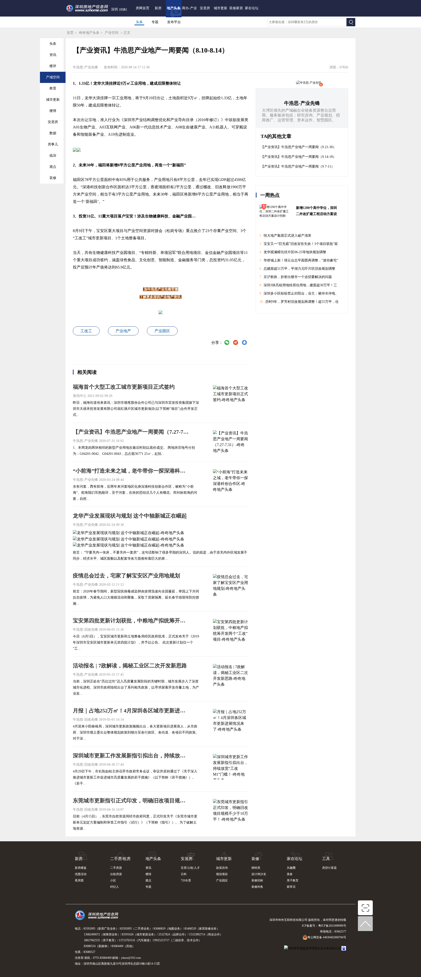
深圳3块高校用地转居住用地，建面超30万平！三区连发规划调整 (298, 286)
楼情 (52, 111)
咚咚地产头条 (89, 33)
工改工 (86, 331)
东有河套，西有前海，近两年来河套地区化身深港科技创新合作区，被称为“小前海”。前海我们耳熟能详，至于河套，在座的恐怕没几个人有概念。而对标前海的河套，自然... (135, 493)
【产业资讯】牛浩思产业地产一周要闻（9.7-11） (298, 166)
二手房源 (116, 867)
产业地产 (123, 331)
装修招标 (257, 880)
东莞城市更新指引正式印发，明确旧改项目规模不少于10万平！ (131, 801)
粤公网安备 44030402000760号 (326, 937)
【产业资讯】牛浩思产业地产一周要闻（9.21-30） (298, 147)
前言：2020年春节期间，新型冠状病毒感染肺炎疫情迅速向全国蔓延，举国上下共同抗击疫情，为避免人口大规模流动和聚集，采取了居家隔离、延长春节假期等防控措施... (136, 597)
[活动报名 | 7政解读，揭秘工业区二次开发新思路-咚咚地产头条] (230, 676)
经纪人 (114, 886)
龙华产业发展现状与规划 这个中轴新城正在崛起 (130, 516)
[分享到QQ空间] (244, 343)
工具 (326, 859)
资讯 (52, 55)
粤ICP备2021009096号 (332, 925)
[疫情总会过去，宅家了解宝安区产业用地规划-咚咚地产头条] (230, 586)
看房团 (79, 880)
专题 (155, 22)
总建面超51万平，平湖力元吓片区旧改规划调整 (297, 268)
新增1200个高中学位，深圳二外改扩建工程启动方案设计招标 (316, 211)
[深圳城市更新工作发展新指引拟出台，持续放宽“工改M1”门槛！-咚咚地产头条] (230, 766)
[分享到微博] (235, 343)
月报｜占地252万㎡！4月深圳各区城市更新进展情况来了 (131, 711)
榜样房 (255, 867)
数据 (52, 133)
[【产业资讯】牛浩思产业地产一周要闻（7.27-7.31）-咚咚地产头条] (230, 442)
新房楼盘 (80, 867)
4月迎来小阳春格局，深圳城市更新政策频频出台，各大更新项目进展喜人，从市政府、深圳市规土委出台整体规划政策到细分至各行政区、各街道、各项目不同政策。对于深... (136, 732)
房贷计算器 (329, 867)
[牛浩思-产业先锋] (308, 82)
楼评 (52, 66)
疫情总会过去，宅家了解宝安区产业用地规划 (126, 576)
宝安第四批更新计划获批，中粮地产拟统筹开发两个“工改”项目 (131, 621)
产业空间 (111, 33)
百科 (184, 874)
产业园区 (162, 331)
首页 (70, 33)
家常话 (291, 886)
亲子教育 (292, 880)
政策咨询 (222, 867)
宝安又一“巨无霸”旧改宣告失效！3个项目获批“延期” (298, 245)
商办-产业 (189, 8)
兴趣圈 (291, 867)
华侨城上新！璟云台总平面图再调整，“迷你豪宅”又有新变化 (298, 262)
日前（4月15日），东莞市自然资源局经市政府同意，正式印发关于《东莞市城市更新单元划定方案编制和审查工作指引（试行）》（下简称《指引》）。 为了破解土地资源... (135, 822)
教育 (52, 88)
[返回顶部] (365, 923)
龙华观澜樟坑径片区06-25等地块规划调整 (292, 252)
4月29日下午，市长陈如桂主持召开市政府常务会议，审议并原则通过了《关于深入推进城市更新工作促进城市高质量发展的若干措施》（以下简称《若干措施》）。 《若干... (135, 777)
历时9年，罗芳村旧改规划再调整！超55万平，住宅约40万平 (299, 303)
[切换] (123, 9)
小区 (113, 880)
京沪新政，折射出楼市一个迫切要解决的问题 (295, 277)
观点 (52, 167)
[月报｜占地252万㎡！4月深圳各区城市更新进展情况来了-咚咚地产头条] (230, 721)
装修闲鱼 (257, 886)
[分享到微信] (226, 343)
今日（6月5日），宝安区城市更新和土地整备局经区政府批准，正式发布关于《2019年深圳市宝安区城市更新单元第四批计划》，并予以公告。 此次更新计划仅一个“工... (136, 642)
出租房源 (116, 874)
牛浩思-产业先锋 (302, 103)
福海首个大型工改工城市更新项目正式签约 (124, 387)
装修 (52, 178)
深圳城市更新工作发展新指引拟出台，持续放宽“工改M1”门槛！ (131, 756)
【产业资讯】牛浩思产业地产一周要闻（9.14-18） (298, 157)
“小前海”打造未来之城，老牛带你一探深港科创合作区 (131, 471)
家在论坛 (251, 8)
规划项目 (222, 874)
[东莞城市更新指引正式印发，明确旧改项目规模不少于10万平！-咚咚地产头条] (230, 811)
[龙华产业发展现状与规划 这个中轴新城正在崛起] (128, 532)
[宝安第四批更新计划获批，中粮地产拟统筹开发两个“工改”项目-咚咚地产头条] (230, 631)
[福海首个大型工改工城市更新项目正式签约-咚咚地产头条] (230, 397)
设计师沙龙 (258, 874)
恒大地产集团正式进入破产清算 (285, 235)
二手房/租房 (120, 859)
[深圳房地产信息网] (98, 917)
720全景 (186, 880)
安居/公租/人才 (190, 867)
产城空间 (53, 77)
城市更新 (220, 8)
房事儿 (53, 144)
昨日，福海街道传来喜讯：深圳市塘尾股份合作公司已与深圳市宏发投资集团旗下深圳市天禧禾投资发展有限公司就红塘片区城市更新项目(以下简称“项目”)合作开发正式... (136, 409)
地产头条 (174, 8)
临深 (52, 155)
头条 (139, 22)
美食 (290, 874)
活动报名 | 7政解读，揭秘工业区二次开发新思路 (130, 666)
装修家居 (236, 8)
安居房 (205, 8)
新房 (158, 8)
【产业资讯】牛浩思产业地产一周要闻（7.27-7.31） (131, 432)
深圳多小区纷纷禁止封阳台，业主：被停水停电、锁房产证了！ (299, 295)
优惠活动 (80, 874)
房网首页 (142, 8)
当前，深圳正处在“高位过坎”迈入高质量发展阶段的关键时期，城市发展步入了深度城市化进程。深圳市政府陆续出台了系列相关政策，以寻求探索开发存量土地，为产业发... (136, 687)
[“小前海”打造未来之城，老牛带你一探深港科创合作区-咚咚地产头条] (230, 481)
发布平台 (174, 22)
